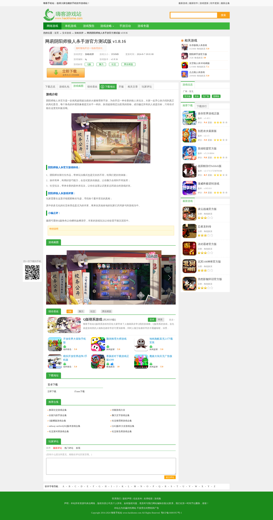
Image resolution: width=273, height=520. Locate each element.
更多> (172, 320)
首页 (56, 33)
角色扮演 (110, 367)
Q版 (89, 64)
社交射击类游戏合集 (122, 431)
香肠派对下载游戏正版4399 (117, 358)
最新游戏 (183, 3)
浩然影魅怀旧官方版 (210, 279)
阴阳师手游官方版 (198, 54)
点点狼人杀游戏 (197, 72)
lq (86, 59)
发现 (78, 448)
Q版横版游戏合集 (57, 421)
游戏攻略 (106, 25)
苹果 (160, 319)
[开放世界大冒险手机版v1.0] (55, 344)
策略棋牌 (79, 33)
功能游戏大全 (118, 410)
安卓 (152, 319)
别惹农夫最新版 (207, 131)
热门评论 (68, 448)
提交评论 (170, 477)
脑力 (101, 64)
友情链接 (148, 498)
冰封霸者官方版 (207, 244)
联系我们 (116, 498)
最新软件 (193, 3)
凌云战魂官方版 (207, 209)
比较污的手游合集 (58, 415)
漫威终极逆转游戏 (208, 183)
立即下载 (51, 391)
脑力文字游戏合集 (121, 415)
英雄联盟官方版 (207, 148)
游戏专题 (143, 25)
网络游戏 (52, 25)
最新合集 (225, 3)
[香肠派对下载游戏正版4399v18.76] (98, 361)
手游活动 (125, 25)
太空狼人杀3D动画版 (199, 63)
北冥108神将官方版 (209, 261)
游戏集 (157, 498)
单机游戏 (70, 25)
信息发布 (137, 498)
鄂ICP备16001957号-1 (171, 513)
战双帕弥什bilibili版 (209, 166)
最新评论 (57, 448)
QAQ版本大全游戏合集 (123, 426)
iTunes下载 (79, 391)
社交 (114, 64)
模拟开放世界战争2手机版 (75, 358)
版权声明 (127, 498)
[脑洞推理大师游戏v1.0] (98, 344)
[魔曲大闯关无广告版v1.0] (141, 361)
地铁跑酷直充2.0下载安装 (161, 340)
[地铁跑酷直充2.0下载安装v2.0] (141, 344)
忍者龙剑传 (204, 226)
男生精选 (128, 64)
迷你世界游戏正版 (208, 113)
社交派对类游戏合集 (59, 431)
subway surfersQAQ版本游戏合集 (64, 426)
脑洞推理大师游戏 (116, 338)
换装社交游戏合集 (58, 410)
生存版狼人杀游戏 (198, 45)
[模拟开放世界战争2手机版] (55, 361)
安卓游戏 (66, 33)
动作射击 (67, 349)
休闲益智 (110, 349)
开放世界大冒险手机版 (74, 340)
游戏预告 (88, 25)
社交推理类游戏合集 (122, 421)
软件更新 (214, 3)
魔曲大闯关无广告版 (160, 356)
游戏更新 (204, 3)
